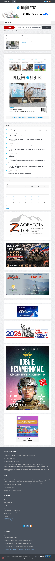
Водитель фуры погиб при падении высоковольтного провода (25, 135)
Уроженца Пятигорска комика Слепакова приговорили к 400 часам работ (28, 130)
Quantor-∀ (30, 556)
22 (38, 199)
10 (6, 196)
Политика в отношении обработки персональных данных (19, 549)
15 (38, 196)
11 (13, 196)
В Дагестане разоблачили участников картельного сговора (22, 27)
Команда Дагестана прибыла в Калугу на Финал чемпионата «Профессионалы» (25, 140)
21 (31, 199)
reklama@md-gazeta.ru (10, 520)
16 (44, 196)
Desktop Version (23, 559)
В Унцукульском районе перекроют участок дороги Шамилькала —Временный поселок (27, 167)
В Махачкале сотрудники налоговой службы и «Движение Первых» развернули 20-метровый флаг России (27, 161)
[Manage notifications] (3, 558)
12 (19, 196)
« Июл (7, 208)
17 (6, 199)
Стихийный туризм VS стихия (17, 36)
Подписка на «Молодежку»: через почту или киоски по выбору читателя (27, 117)
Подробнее (24, 42)
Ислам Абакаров (15, 38)
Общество (37, 38)
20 (25, 199)
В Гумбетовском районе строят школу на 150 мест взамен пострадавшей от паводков (28, 155)
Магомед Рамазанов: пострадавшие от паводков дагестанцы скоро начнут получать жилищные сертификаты (27, 172)
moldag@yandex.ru (9, 518)
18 (13, 199)
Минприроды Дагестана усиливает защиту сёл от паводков (25, 145)
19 (19, 199)
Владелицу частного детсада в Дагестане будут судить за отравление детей (28, 150)
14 (31, 196)
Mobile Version (32, 559)
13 (25, 196)
